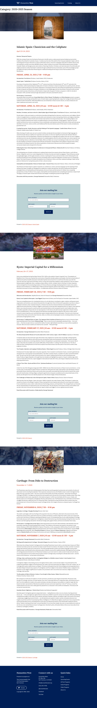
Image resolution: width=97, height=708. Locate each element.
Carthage (34, 657)
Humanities (26, 3)
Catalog (70, 3)
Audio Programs (65, 684)
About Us (77, 3)
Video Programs (65, 687)
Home (62, 677)
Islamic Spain (35, 224)
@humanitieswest (43, 688)
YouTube (41, 694)
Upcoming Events (59, 3)
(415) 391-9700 (43, 685)
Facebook (41, 691)
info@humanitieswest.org (45, 682)
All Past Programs (65, 682)
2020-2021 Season (27, 224)
